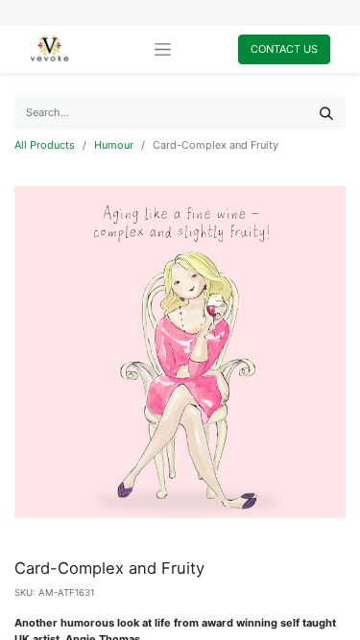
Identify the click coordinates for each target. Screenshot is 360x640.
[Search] (326, 113)
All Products (44, 145)
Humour (113, 145)
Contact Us (284, 49)
